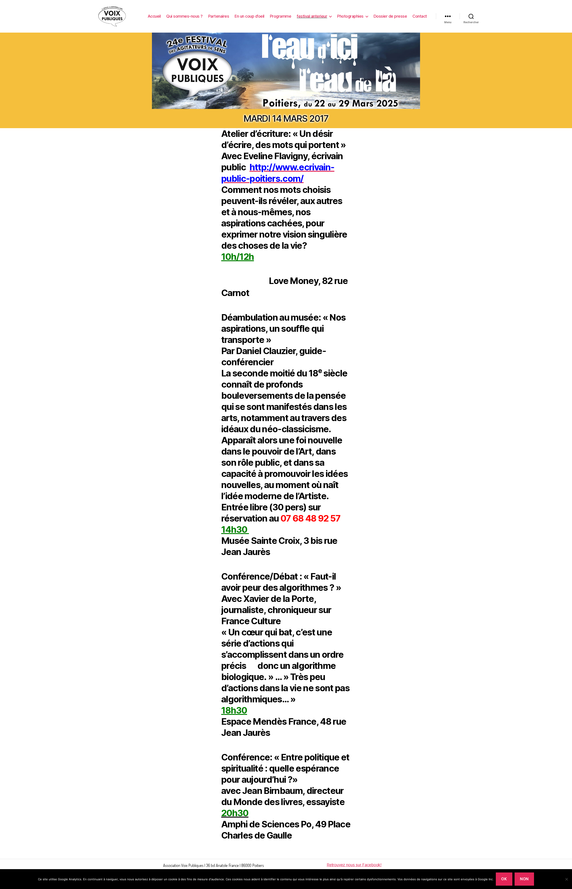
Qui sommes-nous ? (184, 16)
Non (524, 879)
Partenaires (218, 16)
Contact (419, 16)
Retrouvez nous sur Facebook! (354, 864)
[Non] (566, 879)
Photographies (350, 16)
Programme (280, 16)
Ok (504, 879)
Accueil (154, 16)
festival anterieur (312, 16)
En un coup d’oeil (249, 16)
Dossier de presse (390, 16)
